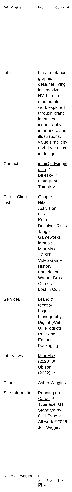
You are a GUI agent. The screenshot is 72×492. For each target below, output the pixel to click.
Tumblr (44, 186)
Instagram (47, 181)
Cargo (44, 398)
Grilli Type (47, 416)
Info (41, 7)
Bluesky (45, 175)
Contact (61, 7)
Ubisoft (44, 367)
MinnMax (46, 355)
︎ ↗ (42, 485)
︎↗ (59, 480)
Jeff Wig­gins (12, 7)
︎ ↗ (50, 480)
